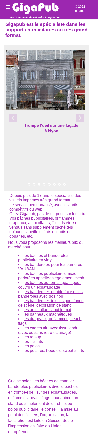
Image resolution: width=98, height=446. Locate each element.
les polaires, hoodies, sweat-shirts (54, 350)
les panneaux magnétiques (48, 314)
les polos (32, 346)
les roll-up (32, 337)
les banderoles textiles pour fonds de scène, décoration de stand (50, 303)
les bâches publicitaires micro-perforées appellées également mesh (51, 275)
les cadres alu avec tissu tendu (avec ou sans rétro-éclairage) (48, 330)
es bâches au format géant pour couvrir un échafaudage (49, 284)
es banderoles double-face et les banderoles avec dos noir (50, 294)
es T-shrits (34, 341)
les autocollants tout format (47, 310)
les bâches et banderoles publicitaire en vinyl (43, 257)
